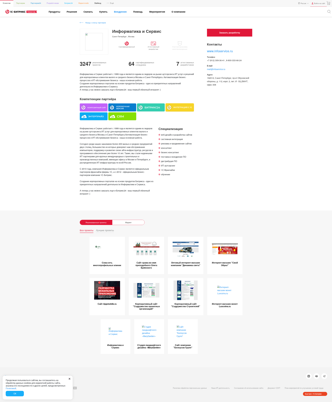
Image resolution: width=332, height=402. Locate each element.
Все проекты (86, 230)
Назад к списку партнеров (95, 22)
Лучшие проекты (105, 230)
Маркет (128, 222)
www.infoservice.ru (220, 51)
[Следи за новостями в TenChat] (316, 376)
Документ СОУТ (274, 388)
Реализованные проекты (96, 222)
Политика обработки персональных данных (190, 388)
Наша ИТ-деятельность (220, 388)
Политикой (11, 388)
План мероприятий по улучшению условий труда (304, 388)
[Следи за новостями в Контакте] (309, 376)
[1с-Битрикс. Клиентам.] (15, 12)
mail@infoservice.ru (216, 69)
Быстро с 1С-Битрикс (313, 394)
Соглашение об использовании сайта (248, 388)
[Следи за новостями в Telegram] (324, 376)
